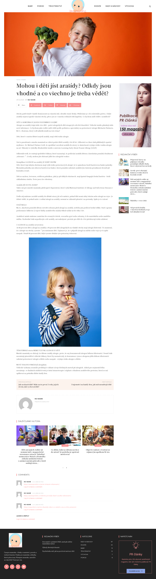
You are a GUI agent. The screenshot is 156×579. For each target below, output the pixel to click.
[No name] (26, 404)
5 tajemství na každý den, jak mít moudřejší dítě (91, 384)
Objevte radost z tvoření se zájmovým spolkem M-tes (98, 451)
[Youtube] (23, 566)
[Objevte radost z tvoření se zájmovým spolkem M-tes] (98, 435)
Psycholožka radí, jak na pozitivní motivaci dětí (58, 551)
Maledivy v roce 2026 (138, 201)
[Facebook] (6, 566)
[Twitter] (18, 566)
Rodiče (24, 79)
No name (31, 100)
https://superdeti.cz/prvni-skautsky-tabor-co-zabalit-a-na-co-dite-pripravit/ (50, 507)
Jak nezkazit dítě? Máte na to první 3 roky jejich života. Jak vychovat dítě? (39, 385)
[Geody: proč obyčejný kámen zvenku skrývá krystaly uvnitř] (124, 172)
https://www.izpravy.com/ (42, 401)
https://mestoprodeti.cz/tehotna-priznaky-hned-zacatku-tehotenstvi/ (47, 496)
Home (18, 79)
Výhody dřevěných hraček (50, 547)
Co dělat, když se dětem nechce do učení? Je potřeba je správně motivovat (65, 452)
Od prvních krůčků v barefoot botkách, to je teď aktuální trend (140, 210)
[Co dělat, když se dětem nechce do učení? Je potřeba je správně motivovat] (65, 435)
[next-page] (66, 467)
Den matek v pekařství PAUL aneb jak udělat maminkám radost (57, 543)
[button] (150, 6)
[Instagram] (12, 566)
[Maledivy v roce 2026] (124, 200)
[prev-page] (63, 467)
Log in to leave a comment (33, 487)
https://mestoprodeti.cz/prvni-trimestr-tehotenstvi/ (42, 484)
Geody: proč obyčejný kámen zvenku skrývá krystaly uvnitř (139, 172)
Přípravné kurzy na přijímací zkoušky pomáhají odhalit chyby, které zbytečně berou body (141, 163)
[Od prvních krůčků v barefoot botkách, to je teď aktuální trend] (124, 209)
